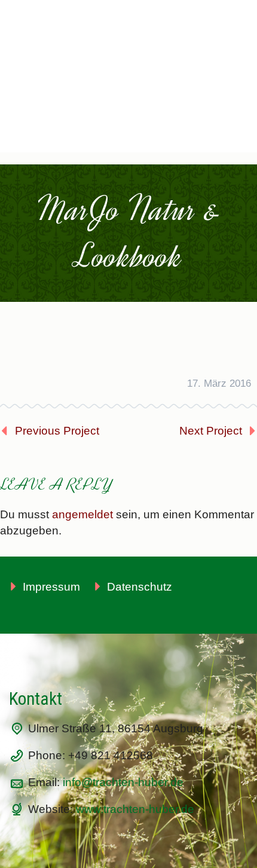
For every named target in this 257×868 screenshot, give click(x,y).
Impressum (51, 586)
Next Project (210, 430)
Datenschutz (139, 586)
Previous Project (57, 430)
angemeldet (82, 514)
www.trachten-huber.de (135, 809)
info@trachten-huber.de (123, 782)
